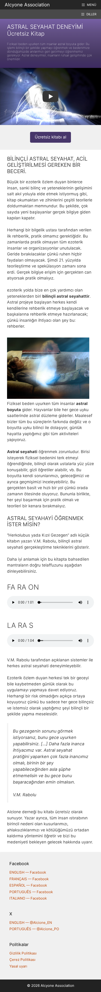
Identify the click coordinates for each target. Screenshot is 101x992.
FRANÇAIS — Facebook (29, 879)
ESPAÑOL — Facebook (28, 885)
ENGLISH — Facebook (27, 872)
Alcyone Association (27, 5)
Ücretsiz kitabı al (50, 137)
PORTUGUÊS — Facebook (31, 892)
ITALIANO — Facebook (28, 898)
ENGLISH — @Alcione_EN (30, 922)
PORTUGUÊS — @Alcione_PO (34, 929)
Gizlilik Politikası (23, 953)
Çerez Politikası (22, 959)
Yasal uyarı (18, 966)
